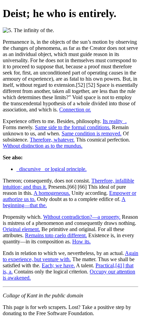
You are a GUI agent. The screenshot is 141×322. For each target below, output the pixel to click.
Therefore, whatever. (52, 140)
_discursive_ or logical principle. (51, 169)
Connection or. (75, 109)
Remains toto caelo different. (56, 235)
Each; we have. (58, 265)
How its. (81, 241)
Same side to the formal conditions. (73, 127)
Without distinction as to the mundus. (42, 146)
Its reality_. (115, 121)
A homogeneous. (52, 193)
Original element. (21, 229)
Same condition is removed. (91, 133)
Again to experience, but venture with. (70, 256)
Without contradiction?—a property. (81, 217)
